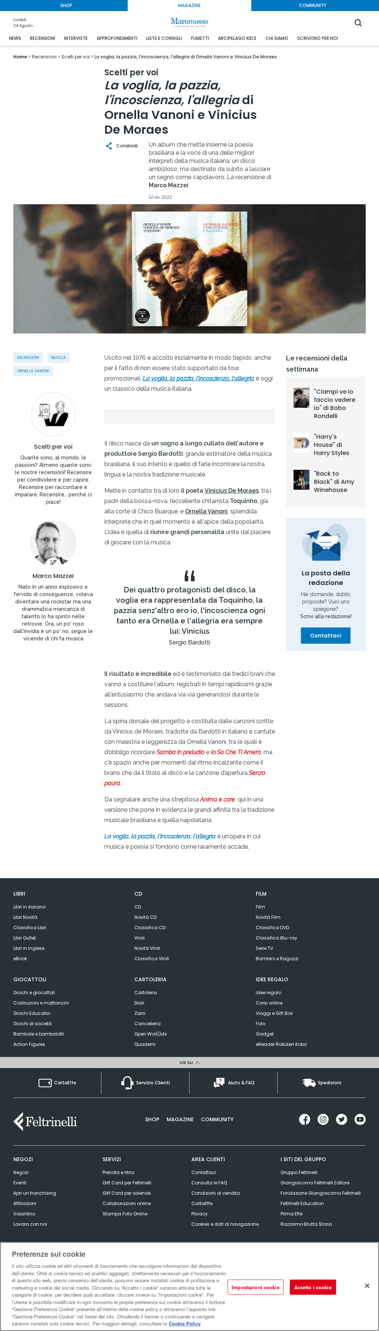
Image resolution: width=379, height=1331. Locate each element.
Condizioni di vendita (215, 1193)
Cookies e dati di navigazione (225, 1224)
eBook (20, 958)
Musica (58, 357)
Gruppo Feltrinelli (299, 1172)
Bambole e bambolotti (38, 1034)
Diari (139, 1003)
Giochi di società (32, 1023)
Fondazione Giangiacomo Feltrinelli (321, 1193)
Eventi (19, 1183)
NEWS (15, 38)
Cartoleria (145, 992)
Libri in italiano (29, 907)
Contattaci (325, 635)
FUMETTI (200, 38)
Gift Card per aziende (127, 1193)
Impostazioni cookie (255, 1286)
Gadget (265, 1034)
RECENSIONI (42, 38)
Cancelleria (147, 1023)
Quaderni (144, 1044)
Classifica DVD (272, 927)
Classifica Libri (29, 927)
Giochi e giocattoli (34, 992)
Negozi (20, 1172)
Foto (260, 1023)
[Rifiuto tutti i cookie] (367, 1285)
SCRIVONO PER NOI (317, 38)
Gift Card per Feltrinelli (127, 1183)
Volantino (24, 1214)
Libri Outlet (24, 938)
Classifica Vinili (151, 958)
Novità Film (268, 917)
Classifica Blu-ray (276, 938)
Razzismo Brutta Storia (306, 1224)
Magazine (180, 1119)
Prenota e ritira (118, 1172)
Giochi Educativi (31, 1013)
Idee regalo (268, 992)
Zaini (139, 1013)
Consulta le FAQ (209, 1183)
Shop (152, 1119)
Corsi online (269, 1003)
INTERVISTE (76, 38)
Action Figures (29, 1044)
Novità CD (145, 917)
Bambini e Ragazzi (277, 958)
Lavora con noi (30, 1224)
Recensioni (28, 357)
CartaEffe (201, 1203)
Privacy (199, 1214)
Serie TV (264, 948)
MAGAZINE (189, 5)
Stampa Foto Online (125, 1214)
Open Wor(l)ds (150, 1034)
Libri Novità (25, 917)
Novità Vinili (147, 948)
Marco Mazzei (53, 576)
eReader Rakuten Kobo (281, 1044)
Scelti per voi (53, 447)
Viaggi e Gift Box (274, 1013)
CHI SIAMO (276, 38)
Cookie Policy (185, 1323)
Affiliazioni (24, 1203)
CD (137, 907)
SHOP (66, 5)
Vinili (139, 938)
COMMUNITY (312, 5)
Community (217, 1119)
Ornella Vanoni (33, 371)
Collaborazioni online (127, 1203)
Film (260, 907)
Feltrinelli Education (302, 1203)
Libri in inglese (28, 948)
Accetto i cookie (313, 1286)
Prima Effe (291, 1214)
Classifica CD (149, 927)
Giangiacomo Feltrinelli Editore (315, 1183)
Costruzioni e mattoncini (41, 1003)
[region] (189, 1286)
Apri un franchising (34, 1193)
